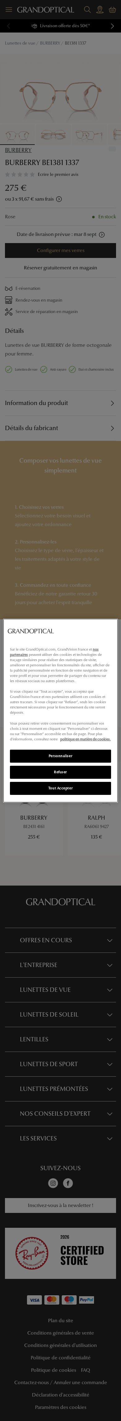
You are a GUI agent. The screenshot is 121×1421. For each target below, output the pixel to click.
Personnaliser (60, 756)
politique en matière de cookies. (85, 739)
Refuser (60, 772)
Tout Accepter (60, 788)
